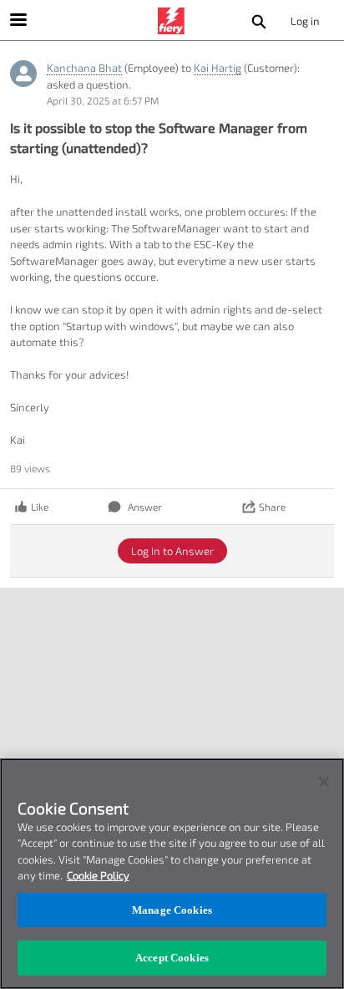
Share (272, 506)
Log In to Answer (172, 551)
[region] (172, 873)
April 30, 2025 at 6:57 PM (103, 100)
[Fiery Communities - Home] (172, 21)
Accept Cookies (172, 957)
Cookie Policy (98, 875)
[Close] (324, 781)
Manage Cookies (172, 910)
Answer (145, 506)
